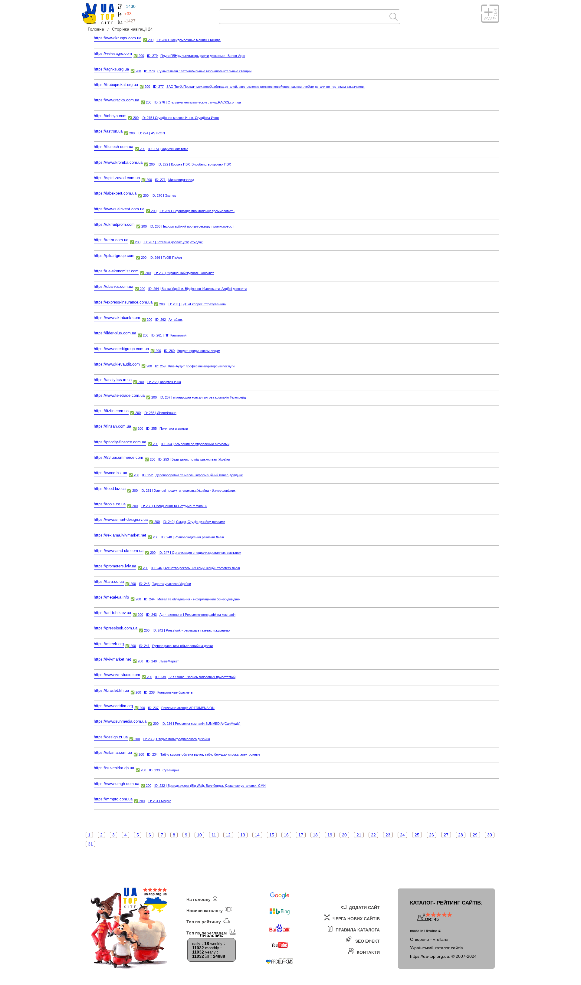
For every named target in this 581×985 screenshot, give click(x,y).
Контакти (368, 952)
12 (228, 835)
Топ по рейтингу (204, 921)
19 (329, 835)
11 (214, 835)
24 (402, 835)
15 (271, 835)
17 (300, 835)
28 (460, 835)
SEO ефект (367, 941)
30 (489, 835)
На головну (199, 899)
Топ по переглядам (207, 933)
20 (344, 835)
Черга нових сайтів (355, 918)
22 (373, 835)
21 (358, 835)
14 (257, 835)
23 (388, 835)
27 (446, 835)
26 (431, 835)
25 (417, 835)
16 (286, 835)
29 (475, 835)
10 (199, 835)
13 (242, 835)
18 (315, 835)
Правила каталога (357, 930)
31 (90, 844)
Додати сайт (364, 907)
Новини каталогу (205, 910)
